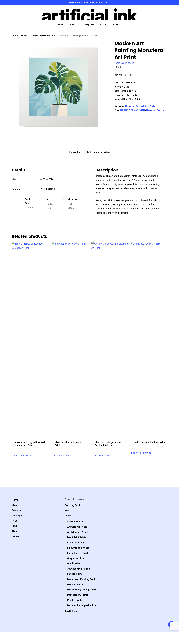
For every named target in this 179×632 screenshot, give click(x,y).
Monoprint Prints (76, 584)
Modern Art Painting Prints (43, 36)
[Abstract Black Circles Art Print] (70, 340)
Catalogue (17, 515)
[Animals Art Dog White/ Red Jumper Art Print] (31, 340)
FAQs (14, 520)
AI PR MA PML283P (137, 110)
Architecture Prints (77, 532)
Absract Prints (75, 521)
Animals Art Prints (77, 526)
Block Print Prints (76, 537)
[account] (159, 14)
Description (75, 152)
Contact (16, 536)
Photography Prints (77, 594)
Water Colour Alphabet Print (82, 605)
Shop (14, 505)
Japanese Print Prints (78, 568)
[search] (152, 14)
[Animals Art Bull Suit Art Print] (150, 340)
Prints (24, 36)
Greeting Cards (73, 505)
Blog (14, 526)
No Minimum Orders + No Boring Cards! (89, 2)
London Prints (74, 574)
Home (15, 36)
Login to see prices (124, 63)
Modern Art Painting (155, 110)
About (15, 531)
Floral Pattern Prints (78, 553)
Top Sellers (71, 611)
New (67, 510)
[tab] (75, 152)
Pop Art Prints (74, 600)
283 (121, 110)
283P (126, 110)
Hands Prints (74, 563)
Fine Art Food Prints (78, 547)
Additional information (98, 152)
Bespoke (16, 510)
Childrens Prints (76, 542)
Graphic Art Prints (77, 558)
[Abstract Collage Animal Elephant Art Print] (110, 340)
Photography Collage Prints (82, 589)
